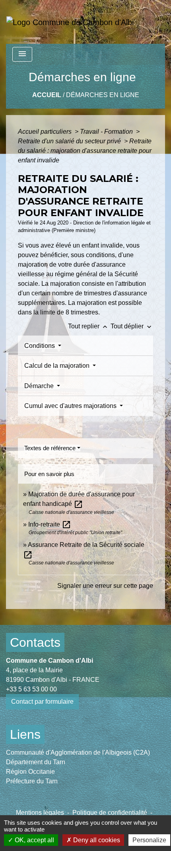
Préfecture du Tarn (32, 781)
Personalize (149, 840)
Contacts (35, 642)
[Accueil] (70, 22)
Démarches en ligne (102, 95)
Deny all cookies (96, 840)
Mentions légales (40, 812)
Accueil (46, 95)
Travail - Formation (107, 131)
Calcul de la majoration (57, 365)
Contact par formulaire (42, 701)
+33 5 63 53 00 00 (31, 689)
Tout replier (88, 326)
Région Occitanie (30, 771)
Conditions (40, 345)
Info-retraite (49, 524)
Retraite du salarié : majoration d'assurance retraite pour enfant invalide (85, 151)
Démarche (39, 386)
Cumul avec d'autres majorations (71, 405)
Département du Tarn (35, 762)
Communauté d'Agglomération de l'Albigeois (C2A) (78, 752)
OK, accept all (33, 840)
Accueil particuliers (45, 131)
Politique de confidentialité (109, 812)
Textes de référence (50, 448)
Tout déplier (132, 326)
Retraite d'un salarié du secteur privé (70, 141)
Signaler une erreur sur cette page (105, 585)
